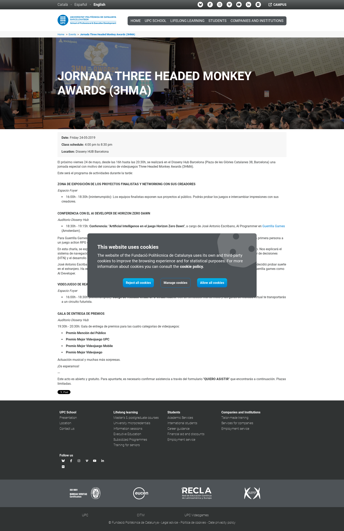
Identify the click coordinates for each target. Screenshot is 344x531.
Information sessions (127, 429)
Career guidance (178, 429)
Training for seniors (126, 445)
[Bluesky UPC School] (200, 4)
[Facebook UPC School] (210, 4)
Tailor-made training (234, 418)
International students (182, 423)
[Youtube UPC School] (239, 4)
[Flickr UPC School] (258, 4)
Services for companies (237, 423)
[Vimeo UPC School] (229, 4)
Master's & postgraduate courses (136, 418)
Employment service (181, 440)
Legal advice (169, 522)
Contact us (67, 429)
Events (73, 34)
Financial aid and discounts (185, 434)
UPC (85, 515)
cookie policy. (192, 266)
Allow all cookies (212, 283)
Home (136, 21)
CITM (141, 515)
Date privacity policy (222, 522)
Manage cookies (175, 283)
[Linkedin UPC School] (248, 4)
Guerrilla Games (273, 226)
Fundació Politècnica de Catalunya (135, 522)
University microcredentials (131, 423)
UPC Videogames (197, 515)
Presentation (68, 418)
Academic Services (180, 418)
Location (65, 423)
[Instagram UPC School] (219, 4)
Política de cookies (193, 522)
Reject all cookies (138, 283)
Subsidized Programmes (130, 440)
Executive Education (127, 434)
